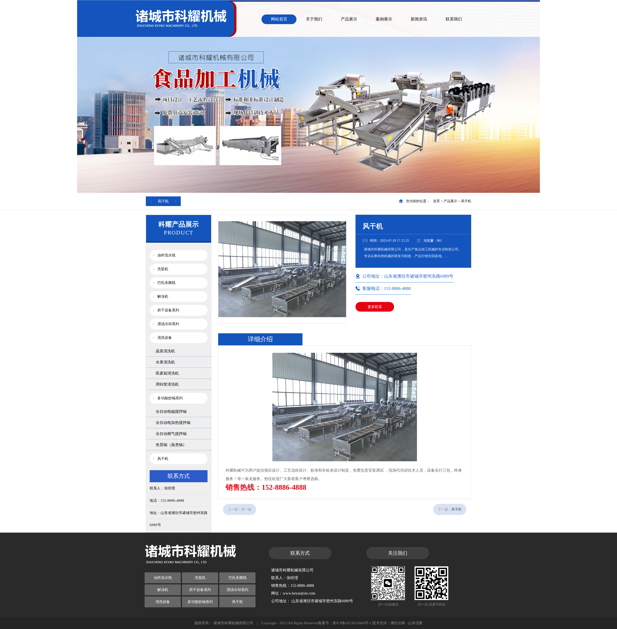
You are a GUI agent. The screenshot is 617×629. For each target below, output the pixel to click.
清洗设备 (164, 338)
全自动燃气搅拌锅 (171, 434)
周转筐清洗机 (167, 384)
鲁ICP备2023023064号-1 (352, 623)
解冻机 (162, 296)
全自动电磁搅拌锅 (171, 411)
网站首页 (279, 19)
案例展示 (384, 19)
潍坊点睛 (397, 623)
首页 (436, 201)
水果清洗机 (165, 362)
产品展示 (349, 19)
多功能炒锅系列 (170, 398)
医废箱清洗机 (167, 373)
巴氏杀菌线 (166, 283)
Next (608, 96)
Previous (8, 96)
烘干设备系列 (168, 310)
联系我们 (454, 19)
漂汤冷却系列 (168, 324)
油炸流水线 (166, 255)
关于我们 (314, 19)
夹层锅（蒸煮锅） (171, 445)
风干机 (466, 201)
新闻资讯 (419, 19)
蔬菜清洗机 (165, 351)
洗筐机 (162, 269)
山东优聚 (415, 623)
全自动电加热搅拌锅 (173, 423)
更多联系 (375, 307)
